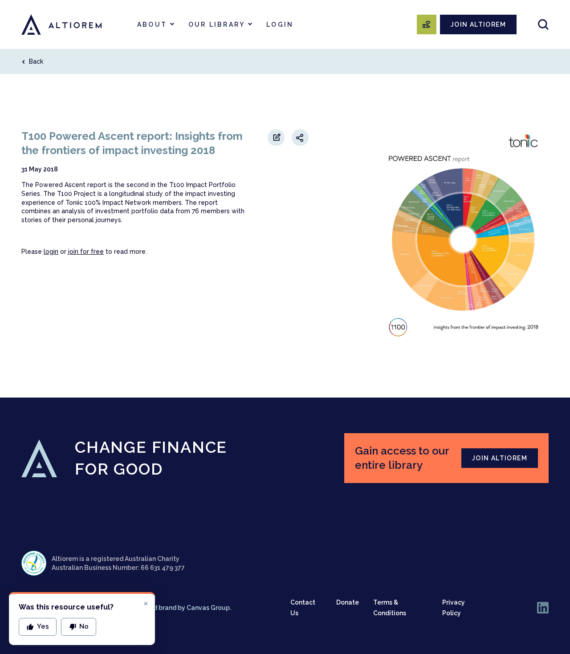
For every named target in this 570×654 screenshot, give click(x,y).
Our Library (216, 24)
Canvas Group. (209, 607)
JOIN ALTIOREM (478, 24)
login (51, 251)
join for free (86, 251)
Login (279, 24)
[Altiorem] (61, 24)
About (152, 24)
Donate (347, 602)
